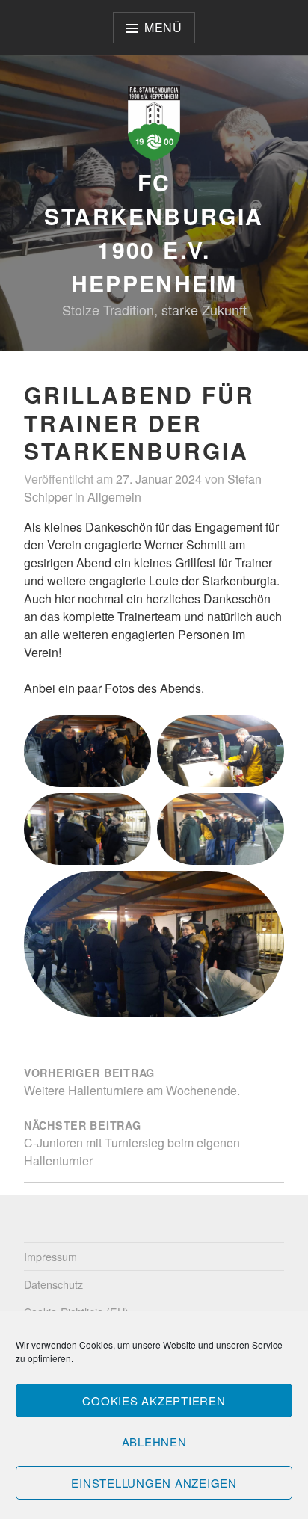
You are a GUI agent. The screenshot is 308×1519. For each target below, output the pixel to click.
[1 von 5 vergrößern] (131, 734)
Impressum (50, 1256)
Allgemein (114, 496)
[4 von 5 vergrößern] (264, 812)
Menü (163, 27)
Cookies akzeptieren (153, 1400)
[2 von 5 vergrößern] (264, 734)
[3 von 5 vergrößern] (131, 812)
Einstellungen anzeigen (154, 1483)
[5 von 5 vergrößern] (264, 890)
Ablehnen (154, 1441)
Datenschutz (53, 1284)
